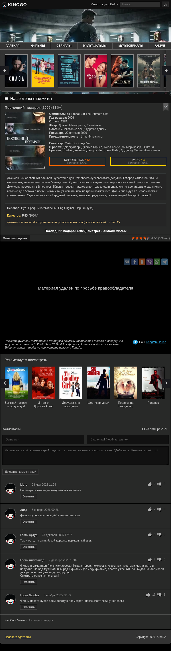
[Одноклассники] (142, 262)
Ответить (29, 496)
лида (23, 509)
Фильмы (38, 45)
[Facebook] (134, 262)
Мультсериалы (130, 45)
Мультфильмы (95, 45)
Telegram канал (156, 342)
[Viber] (149, 262)
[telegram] (164, 262)
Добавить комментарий (20, 471)
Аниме (160, 45)
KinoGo (9, 620)
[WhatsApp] (157, 262)
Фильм (21, 620)
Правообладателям (18, 637)
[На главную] (14, 5)
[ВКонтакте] (127, 262)
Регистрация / (100, 4)
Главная (12, 45)
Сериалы (64, 45)
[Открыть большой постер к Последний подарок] (25, 141)
